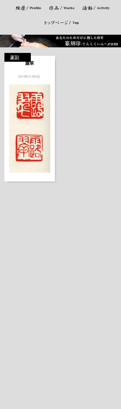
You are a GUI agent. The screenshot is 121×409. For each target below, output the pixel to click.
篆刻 (14, 57)
